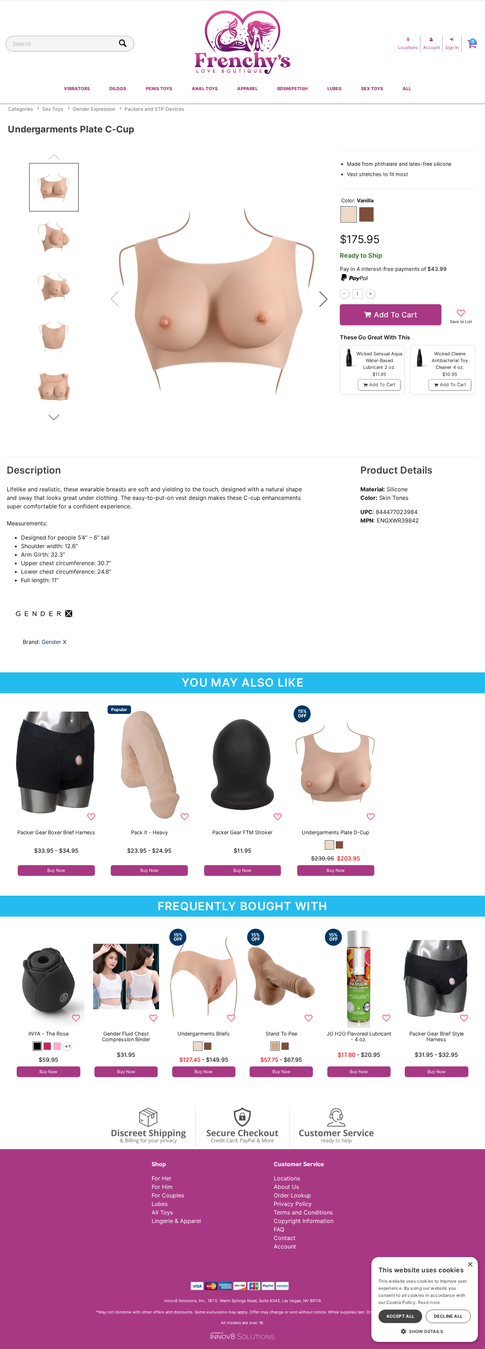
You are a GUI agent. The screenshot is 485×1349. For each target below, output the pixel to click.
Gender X (54, 641)
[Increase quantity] (370, 294)
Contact (284, 1237)
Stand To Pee (281, 1034)
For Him (162, 1186)
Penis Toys (159, 88)
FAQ (279, 1229)
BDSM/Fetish (292, 88)
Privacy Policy (293, 1203)
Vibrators (77, 88)
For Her (161, 1178)
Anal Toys (205, 88)
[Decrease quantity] (344, 294)
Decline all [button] (448, 1316)
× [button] (470, 1264)
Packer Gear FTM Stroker (242, 832)
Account (285, 1246)
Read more (429, 1302)
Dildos (117, 88)
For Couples (168, 1195)
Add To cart (395, 314)
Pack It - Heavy (149, 832)
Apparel (247, 88)
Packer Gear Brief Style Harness (436, 1036)
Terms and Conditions (303, 1212)
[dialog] (424, 1299)
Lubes (334, 88)
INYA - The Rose (48, 1034)
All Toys (162, 1212)
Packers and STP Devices (154, 109)
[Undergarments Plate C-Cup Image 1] (219, 299)
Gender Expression (94, 109)
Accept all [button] (400, 1316)
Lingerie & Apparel (176, 1220)
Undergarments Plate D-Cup (335, 832)
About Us (286, 1186)
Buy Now (56, 870)
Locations (287, 1178)
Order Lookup (292, 1195)
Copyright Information (303, 1220)
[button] (323, 299)
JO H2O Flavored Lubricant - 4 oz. (359, 1036)
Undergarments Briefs (204, 1034)
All (407, 88)
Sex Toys (372, 88)
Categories (20, 109)
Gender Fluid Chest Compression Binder (126, 1036)
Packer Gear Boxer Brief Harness (56, 832)
